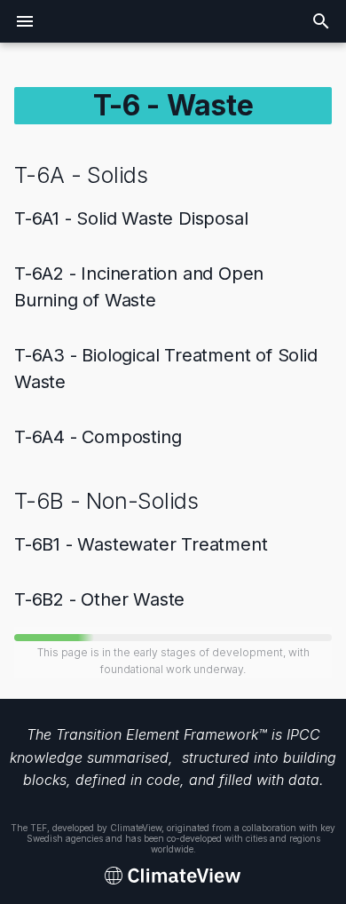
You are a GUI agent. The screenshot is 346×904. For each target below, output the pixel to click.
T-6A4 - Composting (97, 437)
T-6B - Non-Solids (106, 501)
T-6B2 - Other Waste (99, 599)
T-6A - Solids (81, 175)
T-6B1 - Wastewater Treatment (140, 544)
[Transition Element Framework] (173, 876)
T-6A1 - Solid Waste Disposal (131, 218)
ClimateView (135, 827)
